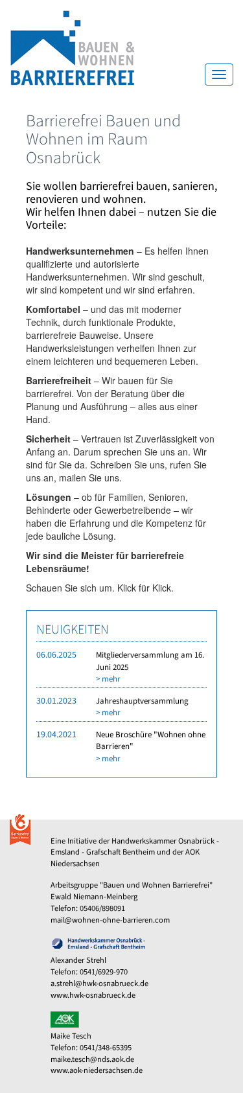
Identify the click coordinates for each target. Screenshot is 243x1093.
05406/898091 (102, 908)
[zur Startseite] (67, 46)
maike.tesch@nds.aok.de (92, 1059)
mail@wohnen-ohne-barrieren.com (110, 920)
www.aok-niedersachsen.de (97, 1070)
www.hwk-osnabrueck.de (93, 995)
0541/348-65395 (106, 1047)
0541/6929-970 (104, 972)
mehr (111, 679)
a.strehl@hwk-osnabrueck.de (99, 983)
